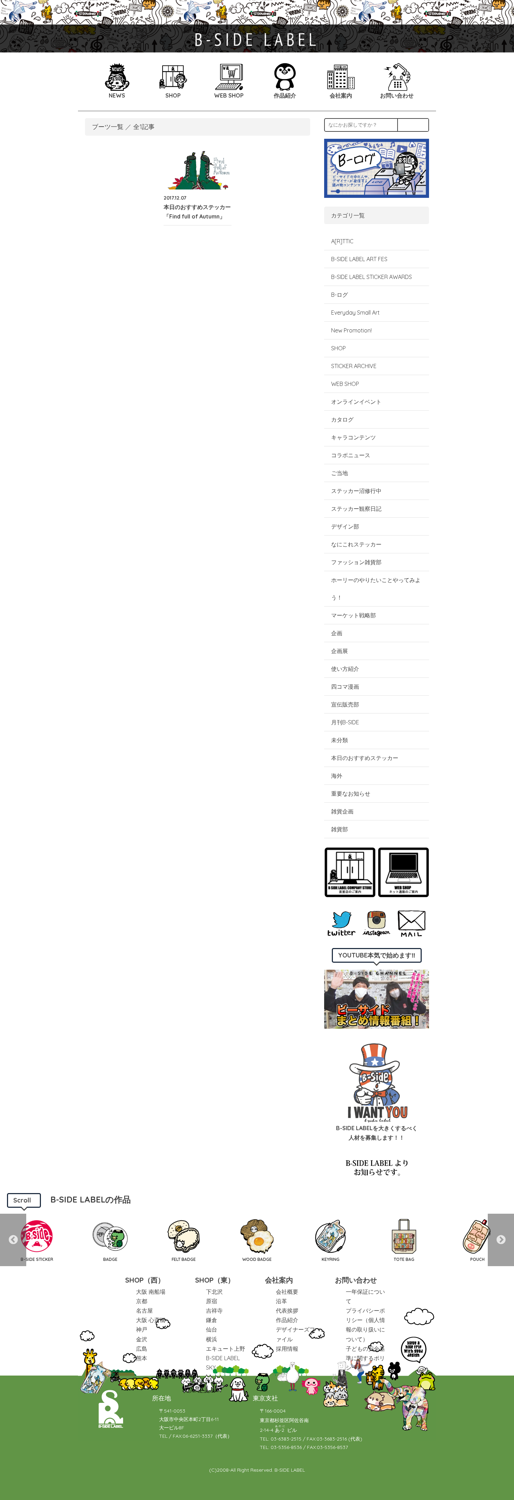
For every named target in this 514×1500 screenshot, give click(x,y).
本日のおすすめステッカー (364, 757)
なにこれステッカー (356, 544)
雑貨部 (339, 829)
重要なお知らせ (350, 793)
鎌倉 (211, 1319)
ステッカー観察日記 (356, 508)
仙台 (211, 1329)
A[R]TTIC (342, 241)
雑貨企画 (342, 811)
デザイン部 (345, 526)
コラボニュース (350, 455)
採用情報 (287, 1348)
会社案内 (279, 1280)
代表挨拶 (287, 1310)
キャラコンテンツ (353, 437)
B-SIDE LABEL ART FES (359, 259)
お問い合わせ (356, 1280)
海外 (336, 775)
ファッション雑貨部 (356, 562)
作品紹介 (287, 1319)
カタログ (342, 419)
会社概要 (287, 1291)
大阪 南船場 (150, 1291)
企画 (336, 633)
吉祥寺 (214, 1310)
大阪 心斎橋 (150, 1319)
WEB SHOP (345, 383)
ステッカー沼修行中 (356, 490)
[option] (36, 1240)
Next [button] (501, 1240)
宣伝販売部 (345, 704)
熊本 (141, 1358)
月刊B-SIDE (345, 722)
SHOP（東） (215, 1280)
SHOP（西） (145, 1280)
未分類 (339, 740)
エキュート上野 (225, 1348)
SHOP (338, 348)
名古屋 (144, 1310)
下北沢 (214, 1291)
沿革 (281, 1301)
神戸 (141, 1329)
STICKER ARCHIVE (354, 366)
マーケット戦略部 (353, 615)
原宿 (211, 1301)
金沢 (141, 1339)
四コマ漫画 (345, 686)
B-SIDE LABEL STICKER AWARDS (371, 276)
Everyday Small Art (355, 312)
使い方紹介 (345, 668)
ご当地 (339, 472)
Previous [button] (13, 1240)
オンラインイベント (356, 401)
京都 (141, 1301)
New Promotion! (351, 330)
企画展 (339, 650)
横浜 (211, 1339)
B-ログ (339, 294)
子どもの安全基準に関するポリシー (365, 1358)
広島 (141, 1348)
